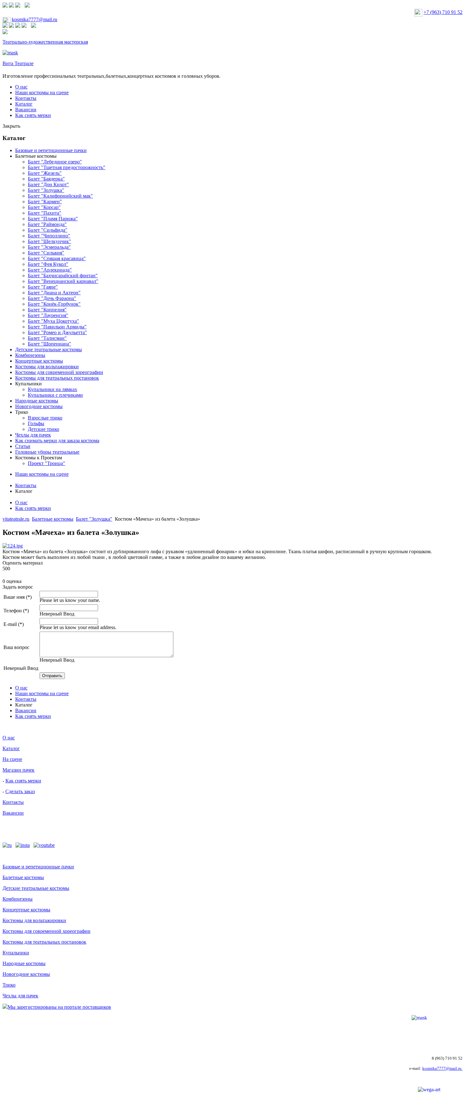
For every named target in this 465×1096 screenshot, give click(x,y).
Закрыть (11, 126)
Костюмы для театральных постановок (57, 378)
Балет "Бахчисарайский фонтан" (63, 275)
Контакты (25, 98)
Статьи (22, 446)
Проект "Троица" (46, 463)
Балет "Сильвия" (46, 252)
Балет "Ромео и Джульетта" (57, 332)
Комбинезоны (30, 355)
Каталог (24, 104)
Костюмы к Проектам (38, 457)
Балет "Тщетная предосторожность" (66, 167)
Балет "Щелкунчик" (49, 241)
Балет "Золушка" (46, 190)
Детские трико (43, 429)
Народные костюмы (36, 400)
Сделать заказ (20, 791)
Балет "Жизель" (45, 173)
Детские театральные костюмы (48, 349)
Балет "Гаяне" (43, 287)
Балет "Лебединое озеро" (55, 161)
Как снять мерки (33, 115)
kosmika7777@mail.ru (34, 19)
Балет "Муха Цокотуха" (53, 321)
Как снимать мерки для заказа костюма (57, 440)
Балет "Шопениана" (49, 343)
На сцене (12, 759)
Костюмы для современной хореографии (59, 372)
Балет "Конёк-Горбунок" (54, 304)
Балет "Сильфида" (47, 230)
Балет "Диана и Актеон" (54, 292)
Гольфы (36, 423)
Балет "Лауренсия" (48, 315)
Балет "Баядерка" (46, 178)
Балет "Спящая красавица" (57, 258)
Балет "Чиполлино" (49, 235)
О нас (21, 86)
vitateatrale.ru (16, 519)
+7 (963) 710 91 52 (443, 12)
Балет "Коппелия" (47, 309)
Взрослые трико (45, 417)
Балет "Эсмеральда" (49, 247)
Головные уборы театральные (47, 452)
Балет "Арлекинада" (50, 269)
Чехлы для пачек (33, 435)
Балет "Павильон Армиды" (57, 326)
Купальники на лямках (52, 389)
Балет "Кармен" (45, 201)
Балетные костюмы (36, 156)
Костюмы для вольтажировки (47, 366)
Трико (21, 412)
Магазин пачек (18, 770)
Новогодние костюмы (39, 406)
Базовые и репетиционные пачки (51, 150)
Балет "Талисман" (47, 338)
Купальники (28, 383)
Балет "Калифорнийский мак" (60, 196)
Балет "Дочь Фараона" (52, 298)
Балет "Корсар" (44, 207)
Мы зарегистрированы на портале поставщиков (59, 1007)
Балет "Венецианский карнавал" (63, 281)
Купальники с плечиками (55, 395)
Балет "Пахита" (44, 213)
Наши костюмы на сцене (42, 92)
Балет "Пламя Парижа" (53, 218)
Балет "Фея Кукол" (48, 264)
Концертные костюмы (39, 361)
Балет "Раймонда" (47, 224)
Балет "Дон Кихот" (48, 184)
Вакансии (25, 109)
